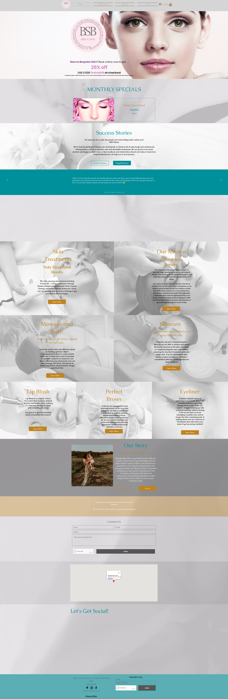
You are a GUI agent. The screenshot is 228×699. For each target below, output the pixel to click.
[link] (134, 105)
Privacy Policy (91, 696)
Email (118, 679)
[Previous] (7, 180)
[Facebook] (224, 347)
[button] (170, 4)
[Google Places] (87, 688)
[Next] (220, 180)
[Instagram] (224, 352)
